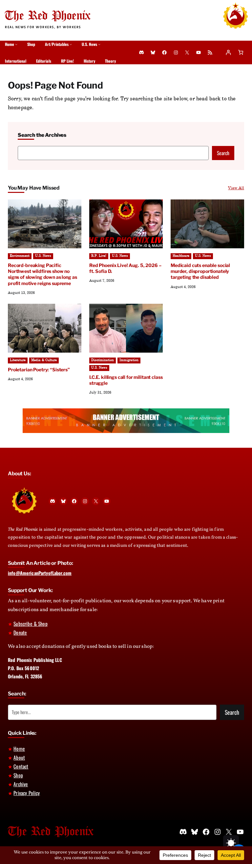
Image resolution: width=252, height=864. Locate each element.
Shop (18, 775)
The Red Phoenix (48, 16)
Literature (18, 360)
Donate (20, 632)
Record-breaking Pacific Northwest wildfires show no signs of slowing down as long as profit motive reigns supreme (42, 274)
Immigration (128, 360)
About (19, 757)
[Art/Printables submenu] (71, 44)
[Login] (228, 52)
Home (19, 748)
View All (236, 188)
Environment (20, 255)
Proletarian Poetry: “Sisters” (39, 369)
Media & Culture (44, 360)
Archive (20, 784)
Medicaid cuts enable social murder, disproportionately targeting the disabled (200, 271)
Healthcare (181, 255)
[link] (240, 52)
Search (223, 152)
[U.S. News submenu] (99, 44)
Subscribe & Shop (30, 623)
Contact (20, 766)
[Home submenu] (16, 44)
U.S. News (43, 255)
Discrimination (102, 360)
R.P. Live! (98, 255)
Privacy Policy (26, 792)
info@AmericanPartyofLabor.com (40, 572)
